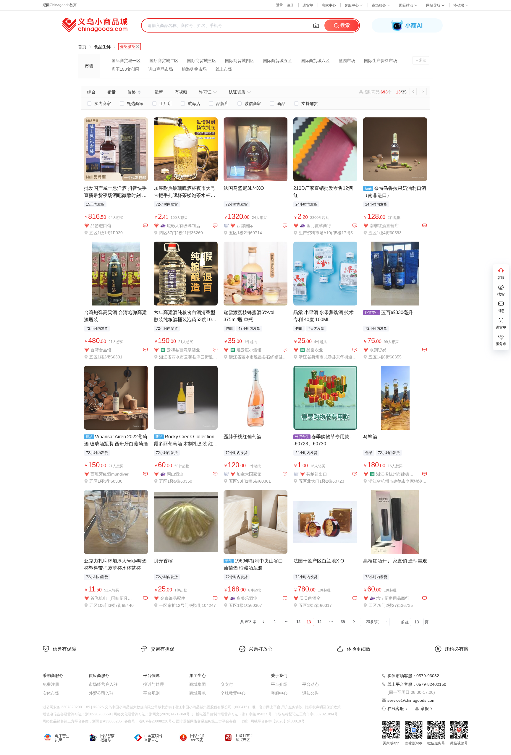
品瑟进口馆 (100, 225)
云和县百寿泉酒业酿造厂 (186, 349)
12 (298, 622)
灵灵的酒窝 (310, 598)
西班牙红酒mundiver (109, 474)
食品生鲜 (102, 46)
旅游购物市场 (194, 69)
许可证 (205, 92)
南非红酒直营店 (384, 225)
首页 (82, 46)
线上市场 (224, 69)
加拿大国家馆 (249, 474)
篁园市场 (347, 60)
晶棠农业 (314, 349)
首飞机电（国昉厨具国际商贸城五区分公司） (112, 598)
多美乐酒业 (247, 598)
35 (343, 622)
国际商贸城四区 (239, 60)
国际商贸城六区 (315, 60)
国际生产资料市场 (380, 60)
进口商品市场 (160, 69)
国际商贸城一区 (125, 60)
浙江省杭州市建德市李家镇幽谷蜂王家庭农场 (395, 474)
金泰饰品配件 (172, 598)
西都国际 (245, 225)
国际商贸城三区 (201, 60)
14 (319, 622)
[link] (82, 47)
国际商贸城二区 (163, 60)
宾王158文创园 (125, 69)
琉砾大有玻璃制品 (183, 225)
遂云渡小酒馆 (249, 349)
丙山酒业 (175, 474)
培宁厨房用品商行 (392, 598)
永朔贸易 (378, 349)
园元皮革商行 (318, 225)
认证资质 (237, 92)
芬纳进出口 (316, 474)
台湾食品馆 (100, 349)
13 (309, 622)
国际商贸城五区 (277, 60)
